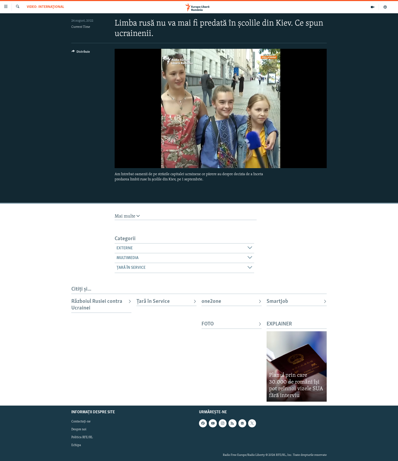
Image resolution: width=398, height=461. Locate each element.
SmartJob (277, 301)
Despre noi (78, 429)
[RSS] (232, 423)
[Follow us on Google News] (242, 423)
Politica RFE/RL (82, 437)
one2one (211, 301)
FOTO (207, 324)
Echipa (76, 445)
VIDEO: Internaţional (45, 7)
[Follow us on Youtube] (213, 423)
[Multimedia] (372, 7)
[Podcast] (385, 7)
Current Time (80, 27)
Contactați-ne (81, 421)
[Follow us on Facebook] (203, 423)
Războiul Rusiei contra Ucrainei (96, 305)
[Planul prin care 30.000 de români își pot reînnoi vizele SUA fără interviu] (297, 366)
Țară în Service (153, 301)
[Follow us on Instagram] (223, 423)
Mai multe (125, 216)
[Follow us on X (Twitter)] (252, 423)
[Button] (81, 53)
